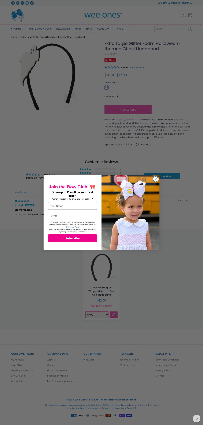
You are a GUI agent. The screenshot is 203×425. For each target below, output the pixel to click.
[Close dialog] (155, 179)
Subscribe (73, 238)
